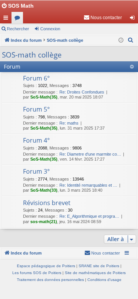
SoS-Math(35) (44, 97)
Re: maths (69, 123)
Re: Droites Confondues (81, 92)
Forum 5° (36, 109)
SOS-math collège (32, 55)
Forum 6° (36, 78)
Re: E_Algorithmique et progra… (89, 216)
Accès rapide (7, 19)
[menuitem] (103, 17)
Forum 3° (36, 171)
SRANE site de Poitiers (99, 266)
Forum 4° (36, 140)
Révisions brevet (47, 203)
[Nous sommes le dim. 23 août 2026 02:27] (120, 40)
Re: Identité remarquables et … (88, 185)
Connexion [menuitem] (134, 19)
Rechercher (18, 28)
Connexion (50, 28)
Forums (19, 19)
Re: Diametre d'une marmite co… (90, 154)
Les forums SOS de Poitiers (36, 273)
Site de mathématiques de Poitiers (95, 273)
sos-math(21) (43, 221)
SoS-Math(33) (44, 190)
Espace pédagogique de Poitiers (46, 266)
